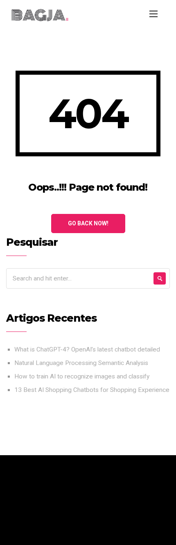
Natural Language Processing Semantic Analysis (81, 363)
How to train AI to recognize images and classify (81, 376)
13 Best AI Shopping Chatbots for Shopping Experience (91, 390)
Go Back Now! (88, 223)
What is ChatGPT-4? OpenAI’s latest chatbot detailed (87, 349)
